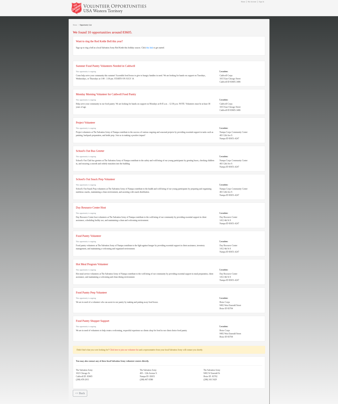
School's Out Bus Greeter (90, 150)
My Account (252, 2)
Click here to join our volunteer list (124, 350)
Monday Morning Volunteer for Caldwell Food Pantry (106, 94)
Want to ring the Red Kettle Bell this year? (99, 41)
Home (243, 2)
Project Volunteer (85, 122)
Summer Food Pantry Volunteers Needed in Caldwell (105, 65)
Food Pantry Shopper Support (92, 320)
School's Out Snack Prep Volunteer (95, 179)
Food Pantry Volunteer (88, 235)
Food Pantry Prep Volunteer (91, 292)
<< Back (80, 393)
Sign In (261, 2)
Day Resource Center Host (91, 207)
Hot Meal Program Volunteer (92, 264)
